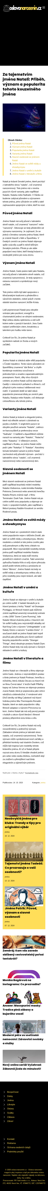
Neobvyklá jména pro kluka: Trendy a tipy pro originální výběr (23, 822)
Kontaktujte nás (31, 773)
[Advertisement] (24, 37)
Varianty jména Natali (22, 154)
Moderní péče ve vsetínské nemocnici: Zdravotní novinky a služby (23, 1039)
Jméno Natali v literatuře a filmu (27, 174)
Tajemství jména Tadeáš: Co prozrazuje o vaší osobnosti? (24, 867)
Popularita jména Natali (23, 150)
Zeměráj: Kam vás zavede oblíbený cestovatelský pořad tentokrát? (23, 954)
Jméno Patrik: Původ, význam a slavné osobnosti (21, 912)
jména (43, 783)
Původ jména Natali (21, 143)
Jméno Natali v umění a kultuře (26, 170)
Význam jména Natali (22, 147)
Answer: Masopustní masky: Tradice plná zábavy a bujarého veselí (22, 1009)
